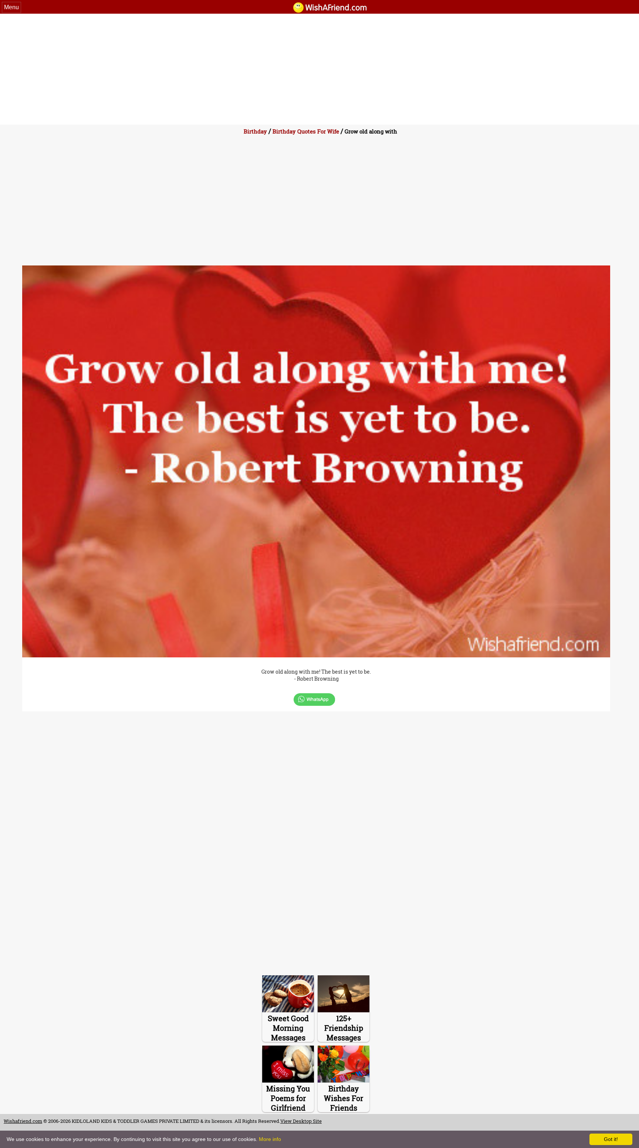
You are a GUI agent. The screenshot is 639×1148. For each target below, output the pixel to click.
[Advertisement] (319, 69)
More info (270, 1139)
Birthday (255, 131)
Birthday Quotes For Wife (306, 131)
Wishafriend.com (23, 1121)
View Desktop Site (301, 1121)
